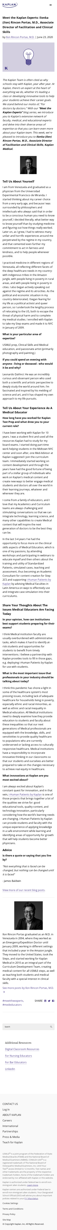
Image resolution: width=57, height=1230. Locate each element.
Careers (7, 1120)
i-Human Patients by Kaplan (25, 794)
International (10, 1126)
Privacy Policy (9, 1214)
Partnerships (10, 1131)
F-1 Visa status (31, 1198)
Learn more (32, 1185)
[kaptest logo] (10, 5)
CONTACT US (10, 1104)
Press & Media (11, 1137)
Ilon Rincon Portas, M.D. (20, 37)
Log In (6, 1109)
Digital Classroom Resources (22, 1049)
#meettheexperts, (13, 1000)
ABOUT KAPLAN (12, 1115)
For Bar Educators (16, 1062)
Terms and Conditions (13, 1208)
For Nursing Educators (18, 1056)
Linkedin (10, 1069)
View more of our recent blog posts (24, 890)
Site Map (7, 1219)
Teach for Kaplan (13, 1142)
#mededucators (12, 1004)
